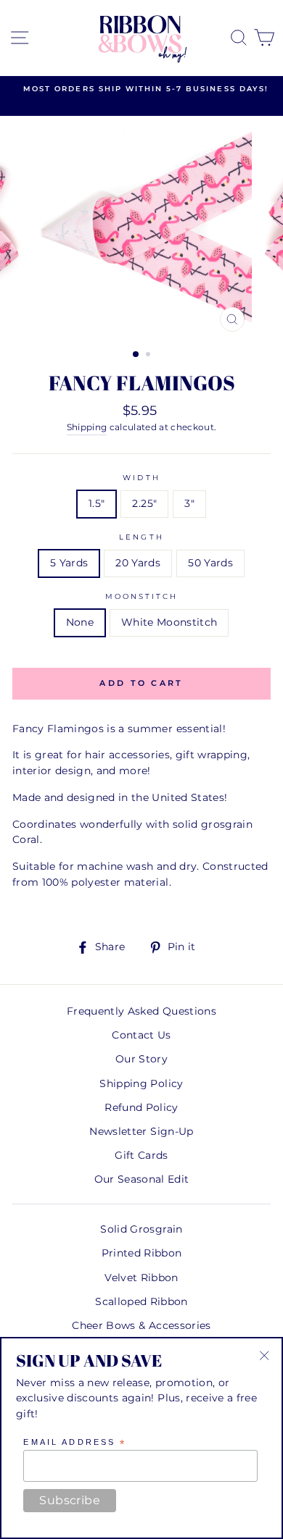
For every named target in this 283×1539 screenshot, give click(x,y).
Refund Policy (141, 1107)
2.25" (144, 503)
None (80, 622)
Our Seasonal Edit (141, 1179)
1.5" (96, 503)
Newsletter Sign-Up (141, 1131)
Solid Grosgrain (141, 1229)
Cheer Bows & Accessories (141, 1325)
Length (141, 537)
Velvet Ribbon (141, 1277)
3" (189, 503)
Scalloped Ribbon (141, 1301)
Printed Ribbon (142, 1253)
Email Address (74, 1443)
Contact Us (141, 1035)
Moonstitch (142, 596)
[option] (141, 89)
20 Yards (137, 563)
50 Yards (210, 563)
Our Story (141, 1059)
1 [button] (136, 354)
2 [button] (149, 355)
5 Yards (69, 563)
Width (141, 477)
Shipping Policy (141, 1083)
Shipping (87, 427)
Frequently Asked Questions (141, 1011)
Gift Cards (141, 1155)
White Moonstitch (169, 622)
